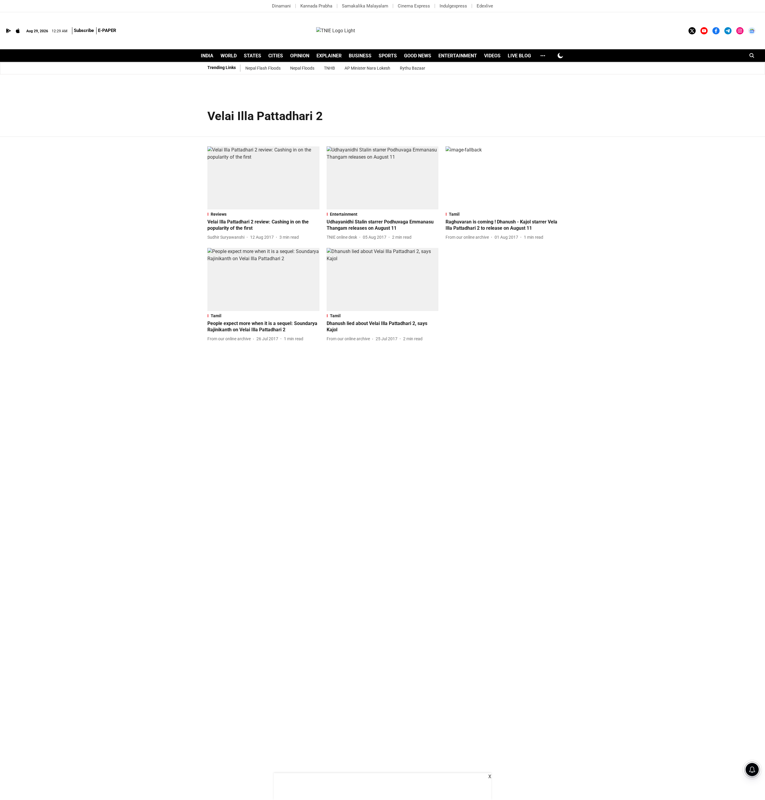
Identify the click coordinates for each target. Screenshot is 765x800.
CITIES (275, 56)
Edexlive (485, 6)
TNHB (329, 68)
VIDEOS (492, 56)
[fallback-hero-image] (263, 177)
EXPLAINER (329, 56)
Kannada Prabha (316, 6)
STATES (252, 56)
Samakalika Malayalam (365, 6)
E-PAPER (107, 30)
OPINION (299, 56)
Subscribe (84, 30)
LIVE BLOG (519, 56)
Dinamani (281, 6)
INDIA (207, 56)
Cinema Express (414, 6)
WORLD (229, 56)
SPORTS (388, 56)
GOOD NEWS (417, 56)
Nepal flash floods (263, 68)
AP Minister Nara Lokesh (367, 68)
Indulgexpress (453, 6)
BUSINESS (360, 56)
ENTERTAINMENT (457, 56)
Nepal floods (302, 68)
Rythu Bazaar (412, 68)
